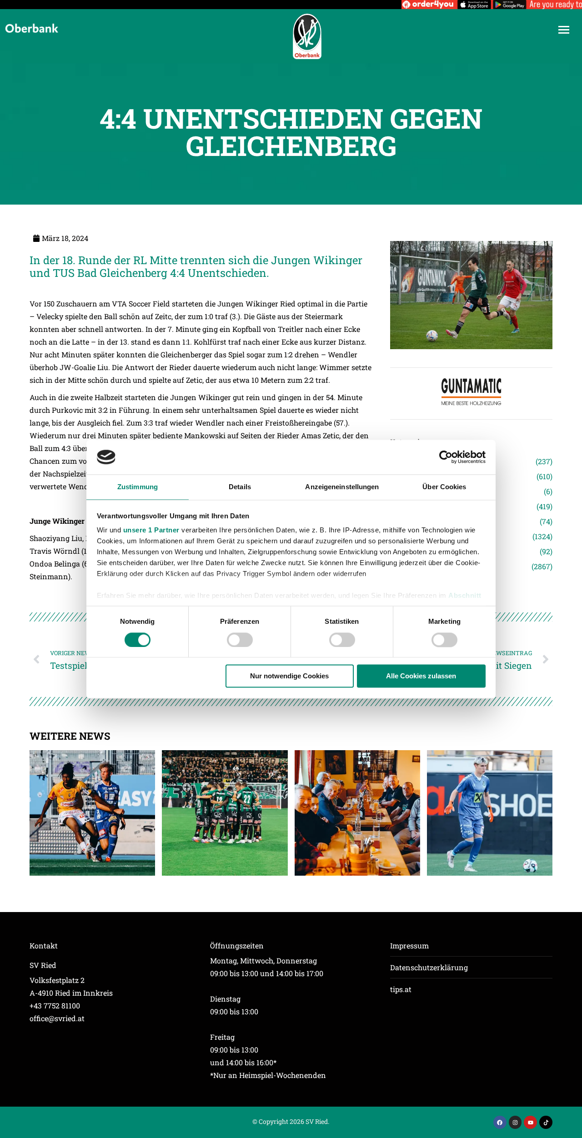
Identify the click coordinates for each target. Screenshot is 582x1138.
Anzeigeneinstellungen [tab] (342, 487)
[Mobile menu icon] (564, 30)
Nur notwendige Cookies (289, 676)
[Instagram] (515, 1122)
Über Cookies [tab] (444, 487)
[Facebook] (500, 1122)
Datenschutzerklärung (429, 967)
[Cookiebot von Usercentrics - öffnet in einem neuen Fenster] (446, 457)
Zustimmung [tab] (137, 487)
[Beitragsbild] (92, 813)
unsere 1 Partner (151, 530)
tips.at (400, 989)
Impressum (409, 945)
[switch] (240, 639)
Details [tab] (240, 487)
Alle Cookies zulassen (421, 676)
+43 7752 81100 (55, 1005)
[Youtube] (530, 1122)
